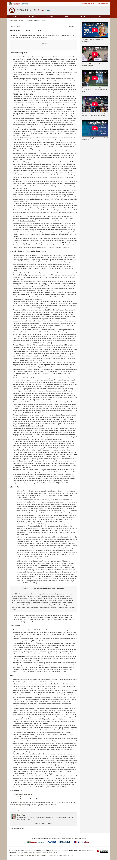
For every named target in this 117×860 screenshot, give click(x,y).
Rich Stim (21, 815)
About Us (100, 16)
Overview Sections (18, 20)
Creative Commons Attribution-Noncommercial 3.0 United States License (38, 852)
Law (66, 16)
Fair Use (26, 20)
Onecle (84, 838)
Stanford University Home (101, 3)
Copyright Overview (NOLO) (22, 794)
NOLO (68, 838)
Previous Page (15, 26)
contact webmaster (68, 855)
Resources (32, 16)
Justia (63, 838)
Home (15, 16)
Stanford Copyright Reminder (17, 855)
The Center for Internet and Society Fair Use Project (48, 855)
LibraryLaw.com (75, 838)
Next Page (72, 26)
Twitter (43, 823)
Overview (50, 16)
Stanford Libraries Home (88, 3)
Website (37, 823)
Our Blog (82, 16)
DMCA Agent (29, 855)
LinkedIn (49, 823)
